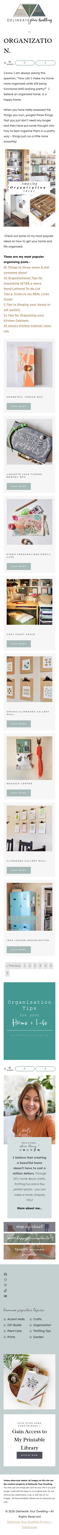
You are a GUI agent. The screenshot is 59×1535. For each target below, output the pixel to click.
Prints (11, 1337)
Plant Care (14, 1331)
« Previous (13, 965)
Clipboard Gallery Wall (27, 861)
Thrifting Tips (42, 1331)
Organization (42, 1325)
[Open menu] (29, 32)
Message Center (20, 783)
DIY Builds (14, 1325)
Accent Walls (16, 1319)
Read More (18, 406)
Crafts (37, 1319)
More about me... (29, 1208)
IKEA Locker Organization (28, 940)
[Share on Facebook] (45, 63)
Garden (38, 1337)
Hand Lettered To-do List (22, 288)
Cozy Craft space (21, 634)
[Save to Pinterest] (25, 63)
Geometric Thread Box (25, 397)
